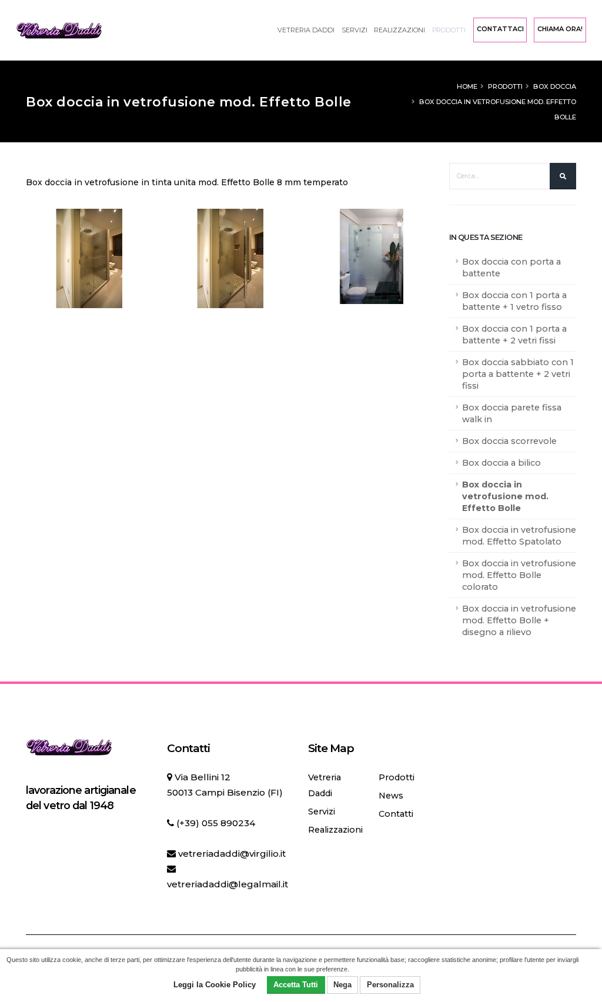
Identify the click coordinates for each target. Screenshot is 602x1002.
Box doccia (554, 86)
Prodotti (449, 30)
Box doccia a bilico (501, 462)
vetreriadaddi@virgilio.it (232, 853)
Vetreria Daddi (306, 30)
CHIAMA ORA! (560, 29)
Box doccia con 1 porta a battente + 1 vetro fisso (514, 301)
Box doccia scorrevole (509, 441)
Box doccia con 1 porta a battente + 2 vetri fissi (514, 334)
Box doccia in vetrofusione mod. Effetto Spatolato (519, 536)
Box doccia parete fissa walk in (511, 413)
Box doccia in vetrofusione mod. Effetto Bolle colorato (519, 575)
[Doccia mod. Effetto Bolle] (89, 253)
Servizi (354, 30)
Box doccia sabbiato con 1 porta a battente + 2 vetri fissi (518, 374)
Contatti (396, 814)
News (391, 795)
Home (467, 86)
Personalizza (390, 984)
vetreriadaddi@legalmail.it (227, 884)
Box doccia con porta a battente (511, 267)
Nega (342, 984)
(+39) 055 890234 (215, 823)
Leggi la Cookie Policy (214, 984)
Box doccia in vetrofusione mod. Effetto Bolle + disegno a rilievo (519, 620)
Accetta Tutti (295, 984)
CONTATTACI (500, 29)
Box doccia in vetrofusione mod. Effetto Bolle (505, 496)
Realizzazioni (399, 30)
